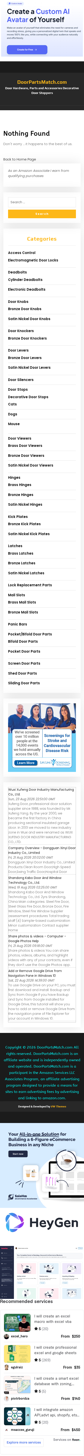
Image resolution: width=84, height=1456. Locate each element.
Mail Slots (16, 595)
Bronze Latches (21, 563)
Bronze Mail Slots (23, 612)
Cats (12, 404)
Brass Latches (20, 553)
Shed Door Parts (22, 673)
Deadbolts (17, 272)
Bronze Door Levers (25, 357)
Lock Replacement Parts (30, 585)
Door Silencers (21, 379)
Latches (15, 546)
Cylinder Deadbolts (25, 279)
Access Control (21, 252)
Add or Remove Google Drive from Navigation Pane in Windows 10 (35, 973)
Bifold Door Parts (23, 641)
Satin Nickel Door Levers (29, 367)
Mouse (14, 423)
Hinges (14, 477)
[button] (42, 108)
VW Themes (58, 1106)
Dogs (12, 414)
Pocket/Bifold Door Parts (30, 634)
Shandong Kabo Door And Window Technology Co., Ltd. (34, 880)
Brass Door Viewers (25, 445)
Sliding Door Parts (24, 683)
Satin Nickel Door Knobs (29, 318)
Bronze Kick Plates (24, 524)
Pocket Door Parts (24, 651)
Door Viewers (19, 438)
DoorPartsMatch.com (42, 82)
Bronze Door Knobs (24, 309)
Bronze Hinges (20, 494)
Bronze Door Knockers (27, 338)
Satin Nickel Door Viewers (30, 465)
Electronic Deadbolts (26, 289)
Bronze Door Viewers (26, 455)
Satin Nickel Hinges (25, 504)
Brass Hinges (19, 484)
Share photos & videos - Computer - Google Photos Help (37, 938)
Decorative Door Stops (28, 397)
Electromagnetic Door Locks (33, 260)
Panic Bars (17, 624)
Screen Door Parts (24, 663)
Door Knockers (21, 330)
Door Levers (18, 350)
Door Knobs (18, 301)
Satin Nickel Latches (26, 573)
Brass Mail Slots (22, 602)
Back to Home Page (19, 159)
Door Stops (18, 389)
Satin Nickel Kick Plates (29, 534)
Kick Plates (18, 516)
